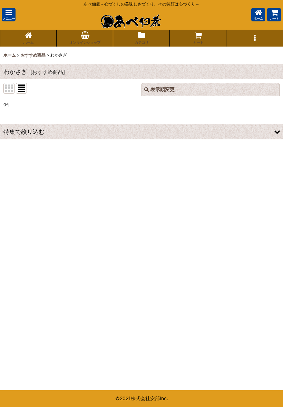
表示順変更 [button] (162, 89)
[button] (9, 14)
